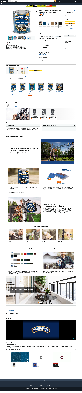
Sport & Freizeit (69, 3)
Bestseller (14, 3)
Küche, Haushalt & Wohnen (49, 3)
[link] (23, 70)
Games (61, 3)
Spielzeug (74, 3)
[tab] (38, 302)
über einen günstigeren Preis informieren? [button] (19, 133)
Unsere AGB (27, 388)
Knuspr (10, 3)
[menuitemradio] (73, 338)
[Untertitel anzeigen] (27, 353)
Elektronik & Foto (56, 3)
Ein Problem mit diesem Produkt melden (46, 63)
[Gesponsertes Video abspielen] (41, 357)
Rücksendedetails (9, 130)
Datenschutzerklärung (33, 388)
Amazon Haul (6, 3)
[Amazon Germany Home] (32, 386)
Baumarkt (64, 3)
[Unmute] (74, 338)
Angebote (24, 3)
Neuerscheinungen (19, 3)
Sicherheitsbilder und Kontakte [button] (10, 310)
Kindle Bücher (35, 3)
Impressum (37, 388)
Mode (38, 3)
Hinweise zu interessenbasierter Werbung (51, 388)
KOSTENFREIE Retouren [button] (69, 16)
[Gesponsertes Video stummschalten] (27, 361)
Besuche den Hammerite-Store (43, 13)
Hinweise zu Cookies (42, 388)
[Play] (7, 339)
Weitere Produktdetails (42, 54)
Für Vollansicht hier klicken (22, 34)
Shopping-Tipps (29, 3)
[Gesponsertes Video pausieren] (27, 359)
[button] (2, 4)
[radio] (10, 38)
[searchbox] (32, 1)
